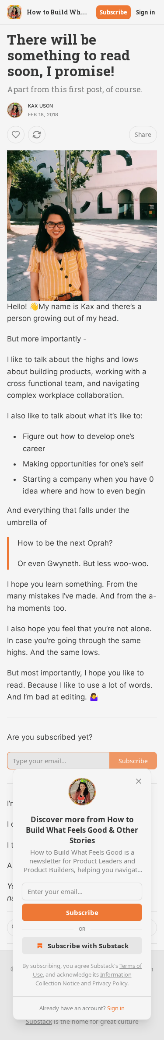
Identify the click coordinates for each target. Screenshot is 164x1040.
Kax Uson (40, 106)
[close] (139, 781)
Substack (39, 1021)
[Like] (15, 134)
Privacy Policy (109, 983)
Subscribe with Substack (88, 945)
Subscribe (113, 12)
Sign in (145, 12)
